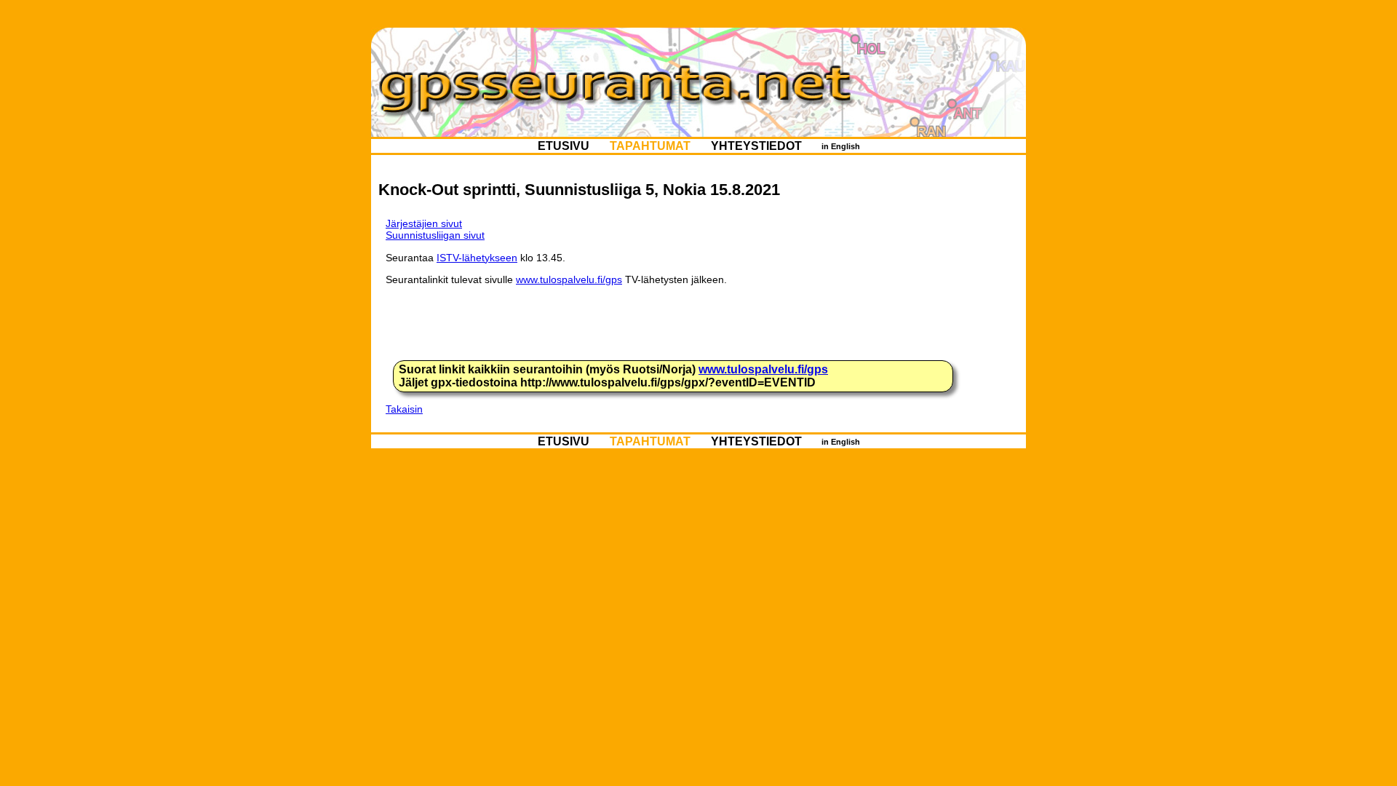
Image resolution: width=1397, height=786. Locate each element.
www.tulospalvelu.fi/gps (569, 279)
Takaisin (404, 409)
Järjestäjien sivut (424, 223)
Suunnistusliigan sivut (435, 235)
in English (840, 146)
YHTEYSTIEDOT (756, 146)
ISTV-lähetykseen (477, 257)
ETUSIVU (563, 146)
